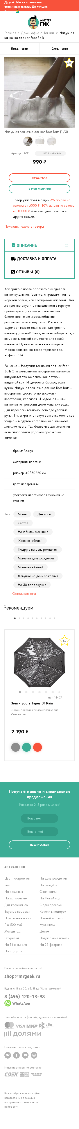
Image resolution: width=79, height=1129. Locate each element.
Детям (44, 931)
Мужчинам (47, 924)
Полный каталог (52, 918)
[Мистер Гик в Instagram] (34, 1055)
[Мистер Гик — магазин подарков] (39, 22)
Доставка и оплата (36, 258)
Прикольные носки (18, 918)
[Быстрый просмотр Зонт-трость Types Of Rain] (15, 747)
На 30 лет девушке (32, 584)
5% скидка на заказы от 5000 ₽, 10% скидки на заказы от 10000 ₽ (44, 205)
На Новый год (50, 898)
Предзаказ (39, 177)
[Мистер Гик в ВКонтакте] (7, 1055)
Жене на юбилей (30, 540)
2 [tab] (28, 692)
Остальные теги (24, 593)
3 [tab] (35, 692)
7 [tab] (60, 692)
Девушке (44, 514)
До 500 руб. (13, 924)
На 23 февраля (51, 944)
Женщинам (12, 931)
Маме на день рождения (36, 558)
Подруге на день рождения (37, 549)
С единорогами (51, 904)
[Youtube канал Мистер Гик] (25, 1055)
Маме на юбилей (30, 567)
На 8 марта (13, 951)
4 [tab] (41, 692)
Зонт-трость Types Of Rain (32, 703)
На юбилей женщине (33, 531)
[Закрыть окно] (71, 5)
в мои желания (40, 188)
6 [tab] (55, 692)
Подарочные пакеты (55, 938)
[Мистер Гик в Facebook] (16, 1055)
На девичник (13, 891)
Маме (22, 514)
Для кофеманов (16, 904)
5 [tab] (48, 692)
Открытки (11, 938)
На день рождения (53, 878)
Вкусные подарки (17, 911)
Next (69, 665)
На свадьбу (48, 885)
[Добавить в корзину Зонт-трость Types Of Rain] (37, 747)
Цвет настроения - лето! (18, 881)
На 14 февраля (15, 944)
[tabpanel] (39, 662)
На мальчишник (15, 898)
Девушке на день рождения (38, 576)
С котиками (48, 891)
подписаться (39, 844)
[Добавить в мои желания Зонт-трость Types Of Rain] (26, 747)
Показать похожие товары (24, 226)
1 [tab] (22, 692)
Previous (9, 665)
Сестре (23, 523)
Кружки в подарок (53, 911)
